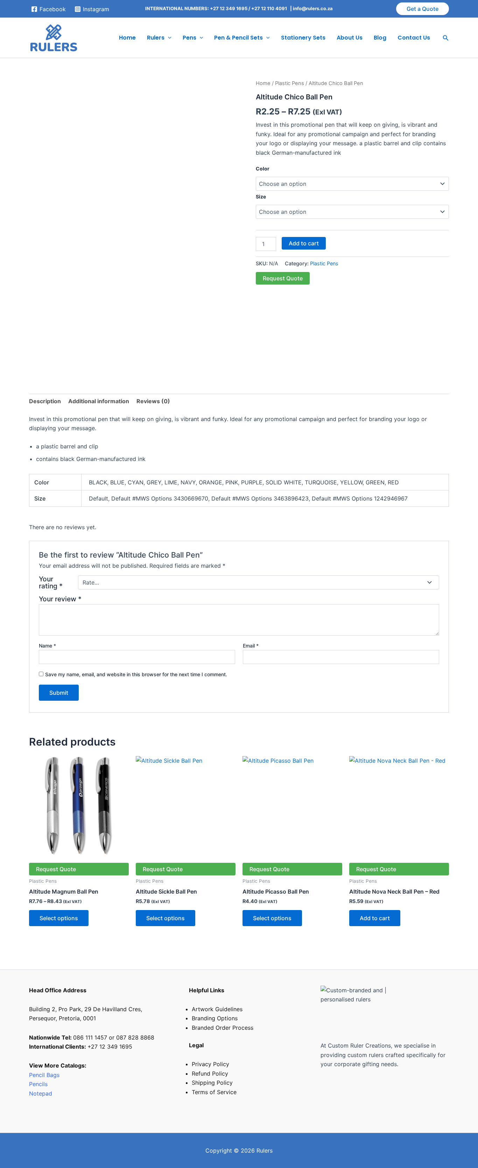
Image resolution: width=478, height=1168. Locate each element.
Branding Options (215, 1018)
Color (262, 169)
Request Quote (283, 278)
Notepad (40, 1093)
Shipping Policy (212, 1082)
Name (47, 646)
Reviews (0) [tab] (153, 401)
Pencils (39, 1083)
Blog (380, 38)
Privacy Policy (210, 1064)
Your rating (51, 582)
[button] (422, 8)
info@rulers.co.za (313, 8)
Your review (60, 599)
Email (251, 646)
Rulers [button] (155, 38)
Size (261, 197)
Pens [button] (189, 38)
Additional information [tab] (98, 401)
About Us (350, 38)
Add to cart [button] (375, 918)
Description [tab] (45, 401)
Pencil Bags (44, 1074)
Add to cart (304, 243)
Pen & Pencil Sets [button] (238, 38)
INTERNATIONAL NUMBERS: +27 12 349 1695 (196, 8)
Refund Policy (210, 1073)
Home (127, 38)
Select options (59, 918)
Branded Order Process (222, 1027)
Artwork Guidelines (217, 1009)
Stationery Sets (303, 38)
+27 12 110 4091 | (272, 8)
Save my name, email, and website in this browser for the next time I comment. (136, 674)
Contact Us (414, 38)
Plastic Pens (289, 83)
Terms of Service (214, 1092)
